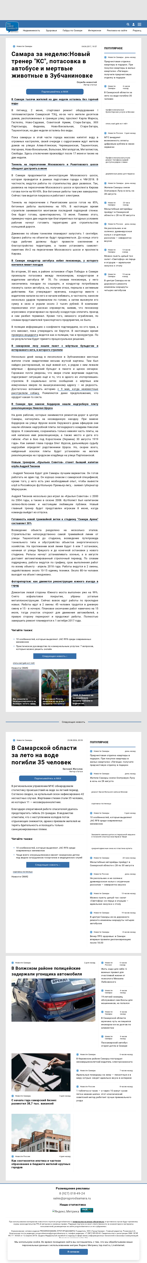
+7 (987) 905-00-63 (93, 1233)
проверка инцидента (24, 334)
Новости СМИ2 (19, 668)
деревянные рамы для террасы (120, 174)
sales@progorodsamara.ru (72, 1198)
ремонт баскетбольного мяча (105, 792)
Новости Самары (24, 46)
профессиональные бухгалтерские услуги (115, 111)
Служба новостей (87, 82)
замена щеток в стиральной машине (118, 834)
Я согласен (73, 1251)
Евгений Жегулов (73, 769)
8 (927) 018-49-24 (72, 1193)
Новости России (115, 133)
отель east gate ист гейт (24, 663)
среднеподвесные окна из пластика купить (111, 848)
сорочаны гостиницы (23, 872)
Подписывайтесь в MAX (54, 91)
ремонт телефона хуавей (117, 160)
